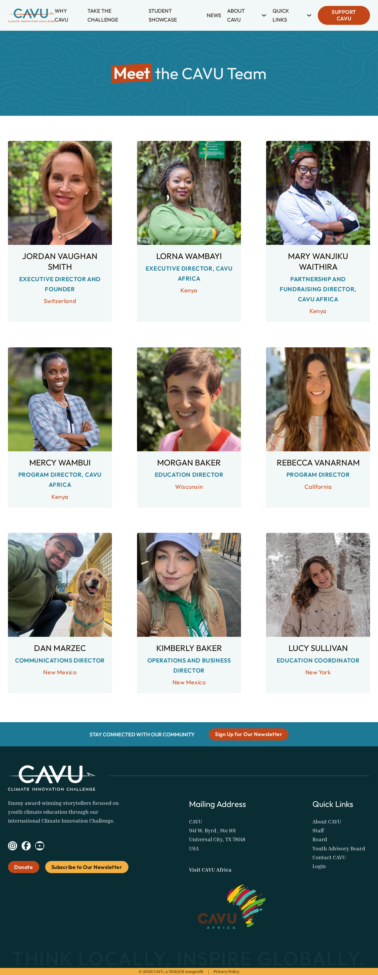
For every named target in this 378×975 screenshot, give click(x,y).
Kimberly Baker (189, 648)
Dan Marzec (60, 648)
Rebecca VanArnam (318, 462)
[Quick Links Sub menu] (309, 15)
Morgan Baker (189, 462)
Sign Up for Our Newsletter (248, 734)
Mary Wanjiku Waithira (318, 261)
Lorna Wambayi (189, 256)
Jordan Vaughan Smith (59, 261)
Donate (23, 867)
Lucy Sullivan (318, 648)
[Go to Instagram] (12, 847)
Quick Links (281, 15)
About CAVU (236, 15)
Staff (318, 830)
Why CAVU (61, 15)
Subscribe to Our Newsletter (86, 867)
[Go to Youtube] (39, 847)
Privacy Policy (226, 971)
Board (319, 839)
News (214, 15)
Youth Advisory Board (338, 848)
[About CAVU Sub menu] (264, 15)
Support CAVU (344, 15)
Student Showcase (163, 15)
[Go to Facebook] (26, 847)
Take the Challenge (102, 15)
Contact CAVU (329, 857)
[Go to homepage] (31, 15)
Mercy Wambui (60, 462)
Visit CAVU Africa (210, 870)
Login (319, 866)
